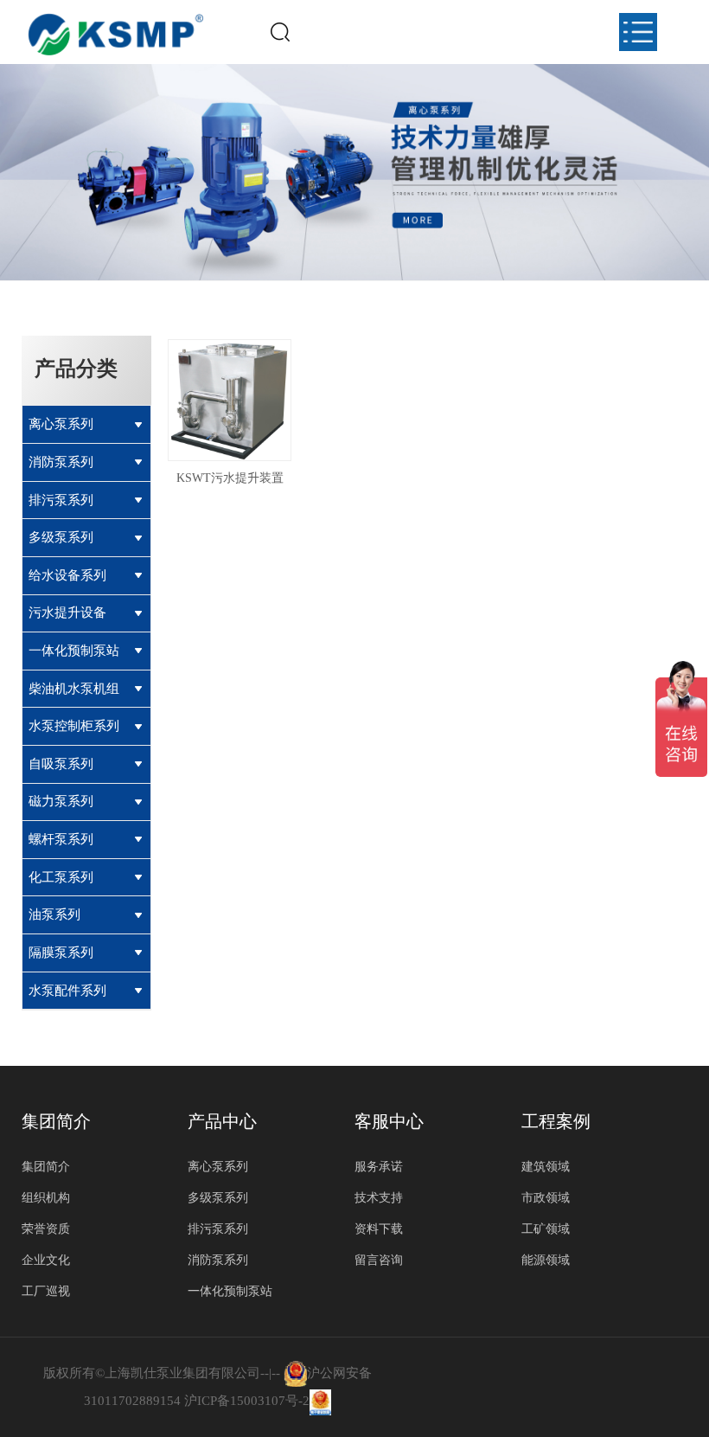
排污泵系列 (61, 499)
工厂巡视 (46, 1291)
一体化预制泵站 (74, 650)
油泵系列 (54, 914)
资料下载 (378, 1228)
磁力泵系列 (61, 800)
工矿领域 (545, 1228)
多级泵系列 (61, 536)
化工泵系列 (61, 876)
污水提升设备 (67, 612)
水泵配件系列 (67, 990)
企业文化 (46, 1260)
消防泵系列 (61, 461)
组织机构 (46, 1197)
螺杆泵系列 (61, 838)
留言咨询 (378, 1260)
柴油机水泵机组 (74, 688)
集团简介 (46, 1166)
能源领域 (545, 1260)
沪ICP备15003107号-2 (247, 1401)
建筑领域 (545, 1166)
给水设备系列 (67, 575)
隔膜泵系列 (61, 952)
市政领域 (545, 1197)
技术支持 (378, 1197)
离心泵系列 (61, 423)
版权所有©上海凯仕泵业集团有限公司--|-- (163, 1373)
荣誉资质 (46, 1228)
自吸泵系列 (61, 763)
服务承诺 (378, 1166)
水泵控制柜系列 (74, 725)
